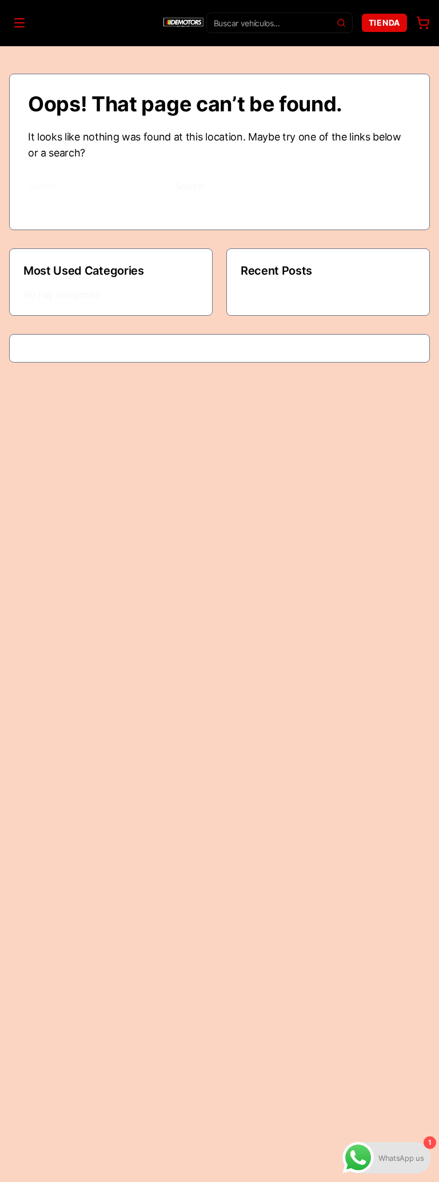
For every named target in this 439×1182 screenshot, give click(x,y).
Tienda (384, 22)
